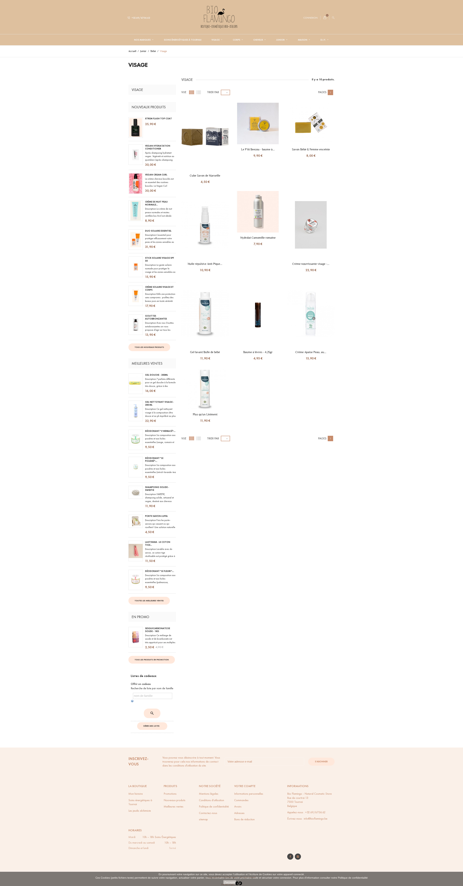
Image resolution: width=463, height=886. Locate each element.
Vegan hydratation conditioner (157, 147)
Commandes (241, 800)
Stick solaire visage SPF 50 (159, 259)
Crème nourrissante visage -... (310, 263)
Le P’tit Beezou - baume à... (258, 149)
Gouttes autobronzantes (156, 317)
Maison (303, 39)
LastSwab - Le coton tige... (157, 543)
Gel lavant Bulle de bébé (205, 352)
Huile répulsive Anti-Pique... (205, 263)
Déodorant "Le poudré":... (154, 459)
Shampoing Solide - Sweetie (157, 489)
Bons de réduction (244, 819)
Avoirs (237, 806)
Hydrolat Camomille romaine (258, 237)
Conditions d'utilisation (211, 800)
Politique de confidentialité (353, 877)
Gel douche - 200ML (156, 374)
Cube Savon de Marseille (205, 175)
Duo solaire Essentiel (158, 230)
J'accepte (229, 882)
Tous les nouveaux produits (149, 347)
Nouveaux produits (174, 800)
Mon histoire (135, 793)
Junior (280, 39)
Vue (183, 92)
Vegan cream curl (156, 174)
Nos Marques (142, 39)
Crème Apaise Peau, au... (310, 352)
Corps (237, 39)
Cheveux (258, 39)
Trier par (213, 92)
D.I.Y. (323, 39)
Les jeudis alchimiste (139, 810)
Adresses (239, 813)
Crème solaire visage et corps (159, 288)
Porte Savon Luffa (156, 516)
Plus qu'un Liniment (205, 414)
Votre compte (244, 786)
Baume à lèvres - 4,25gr (258, 352)
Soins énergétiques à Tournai (182, 39)
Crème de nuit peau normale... (156, 203)
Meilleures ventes (173, 806)
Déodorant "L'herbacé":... (160, 431)
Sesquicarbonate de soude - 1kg (157, 630)
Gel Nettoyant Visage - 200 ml (159, 403)
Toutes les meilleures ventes (149, 600)
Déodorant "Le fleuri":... (159, 571)
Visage (215, 39)
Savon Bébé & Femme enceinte (311, 149)
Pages (322, 92)
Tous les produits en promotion (152, 659)
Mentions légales (208, 793)
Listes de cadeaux (143, 676)
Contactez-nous (208, 813)
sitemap (203, 819)
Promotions (170, 793)
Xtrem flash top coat (158, 118)
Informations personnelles (248, 793)
